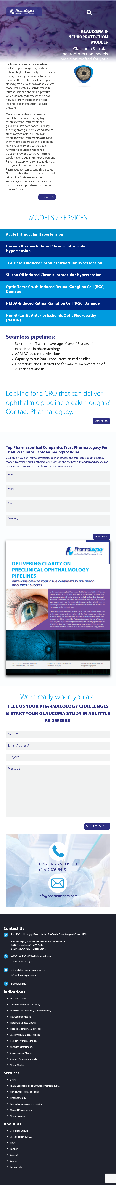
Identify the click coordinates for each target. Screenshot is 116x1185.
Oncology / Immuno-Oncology (25, 1005)
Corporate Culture (19, 1131)
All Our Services (17, 1116)
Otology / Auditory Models (23, 1059)
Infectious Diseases (19, 999)
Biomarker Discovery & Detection (26, 1104)
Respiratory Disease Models (23, 1041)
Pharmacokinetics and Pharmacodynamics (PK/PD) (35, 1086)
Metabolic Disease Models (23, 1023)
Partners (14, 1149)
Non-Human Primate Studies (24, 1092)
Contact (14, 1155)
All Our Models (17, 1065)
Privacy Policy (17, 1167)
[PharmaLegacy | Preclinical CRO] (24, 11)
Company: (13, 518)
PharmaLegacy (18, 984)
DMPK (13, 1080)
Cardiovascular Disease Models (25, 1035)
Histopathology (18, 1098)
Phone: (11, 489)
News (13, 1143)
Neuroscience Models (20, 1017)
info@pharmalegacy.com (58, 896)
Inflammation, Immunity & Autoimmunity (30, 1011)
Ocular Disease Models (21, 1053)
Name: (10, 474)
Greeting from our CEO (21, 1137)
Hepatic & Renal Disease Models (26, 1029)
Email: (10, 503)
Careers (13, 1161)
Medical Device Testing (21, 1110)
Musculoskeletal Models (21, 1047)
